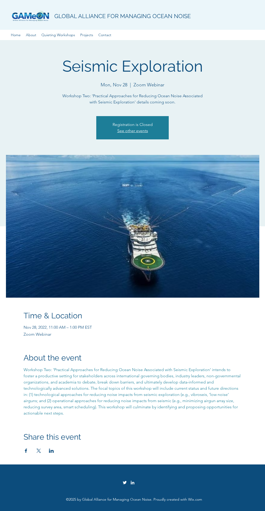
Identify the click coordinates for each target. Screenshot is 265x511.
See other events (132, 130)
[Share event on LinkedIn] (51, 451)
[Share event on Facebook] (26, 451)
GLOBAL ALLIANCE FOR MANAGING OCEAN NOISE (122, 16)
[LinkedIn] (132, 482)
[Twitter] (124, 482)
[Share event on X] (38, 451)
